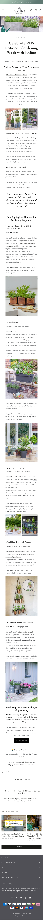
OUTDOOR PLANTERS (21, 740)
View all (21, 847)
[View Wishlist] (36, 10)
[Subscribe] (40, 884)
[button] (31, 10)
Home (18, 37)
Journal (23, 37)
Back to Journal (22, 780)
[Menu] (2, 10)
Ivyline (18, 913)
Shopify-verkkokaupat (21, 916)
